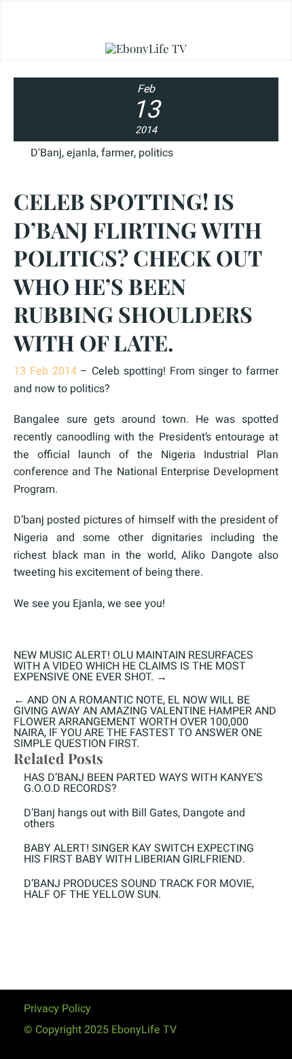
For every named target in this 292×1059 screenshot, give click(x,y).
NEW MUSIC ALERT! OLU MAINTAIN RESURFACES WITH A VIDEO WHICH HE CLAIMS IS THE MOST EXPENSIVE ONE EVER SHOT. (133, 666)
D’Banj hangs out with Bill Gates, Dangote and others (134, 818)
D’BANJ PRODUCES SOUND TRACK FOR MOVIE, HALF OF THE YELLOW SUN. (139, 889)
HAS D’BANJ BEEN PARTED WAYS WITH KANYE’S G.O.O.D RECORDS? (143, 783)
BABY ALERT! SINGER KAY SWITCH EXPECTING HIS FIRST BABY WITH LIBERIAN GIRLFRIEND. (139, 854)
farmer (117, 153)
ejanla (81, 153)
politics (156, 153)
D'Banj (46, 153)
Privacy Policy (57, 1009)
